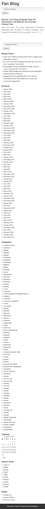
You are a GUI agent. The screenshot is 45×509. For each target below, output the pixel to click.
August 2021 (7, 181)
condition (6, 296)
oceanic (6, 357)
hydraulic (6, 335)
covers (5, 303)
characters (7, 291)
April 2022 (6, 169)
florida (5, 325)
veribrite (6, 415)
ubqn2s (5, 482)
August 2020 (7, 203)
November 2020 (8, 201)
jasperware (7, 345)
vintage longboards (9, 417)
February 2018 (8, 232)
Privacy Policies (8, 497)
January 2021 (8, 196)
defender (6, 311)
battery (5, 267)
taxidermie (7, 403)
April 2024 (6, 140)
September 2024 (9, 133)
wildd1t (5, 467)
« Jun (3, 458)
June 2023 (7, 152)
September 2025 (9, 113)
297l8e (5, 487)
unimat (5, 408)
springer (6, 388)
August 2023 (7, 150)
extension (6, 320)
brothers (6, 284)
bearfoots (6, 269)
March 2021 (7, 191)
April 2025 (6, 121)
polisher (6, 362)
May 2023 (6, 155)
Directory (10, 506)
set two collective (9, 371)
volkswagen (7, 420)
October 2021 (8, 179)
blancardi (6, 277)
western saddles (9, 425)
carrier (5, 289)
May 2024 (6, 138)
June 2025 (7, 116)
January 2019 (8, 225)
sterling (5, 398)
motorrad (6, 354)
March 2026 (7, 99)
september (7, 369)
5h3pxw (6, 479)
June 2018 (7, 230)
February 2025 (8, 123)
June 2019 (7, 215)
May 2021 (6, 186)
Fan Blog (10, 3)
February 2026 (8, 101)
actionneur (7, 248)
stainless (6, 393)
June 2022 (7, 164)
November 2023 (8, 145)
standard (6, 395)
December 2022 (8, 159)
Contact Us (7, 495)
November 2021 (8, 176)
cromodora (7, 306)
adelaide (6, 252)
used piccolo (7, 410)
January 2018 (8, 235)
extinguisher (7, 323)
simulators (7, 374)
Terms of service (9, 500)
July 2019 (6, 213)
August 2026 (7, 89)
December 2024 (8, 128)
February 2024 (8, 143)
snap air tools (8, 381)
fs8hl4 (5, 472)
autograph (6, 260)
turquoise (6, 405)
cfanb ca (6, 465)
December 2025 (8, 106)
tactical (5, 400)
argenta (6, 255)
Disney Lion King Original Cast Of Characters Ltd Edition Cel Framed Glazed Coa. (19, 22)
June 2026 (7, 92)
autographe (7, 262)
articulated (6, 257)
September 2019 (9, 208)
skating (5, 376)
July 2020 (6, 206)
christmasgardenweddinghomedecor (15, 294)
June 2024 (7, 135)
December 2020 (8, 198)
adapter (6, 250)
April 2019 (6, 218)
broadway (6, 282)
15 (13, 447)
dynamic (6, 318)
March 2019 (7, 220)
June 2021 (7, 184)
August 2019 (7, 210)
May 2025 (6, 118)
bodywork (6, 279)
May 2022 (6, 167)
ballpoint (6, 265)
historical (6, 332)
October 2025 (8, 111)
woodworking (7, 429)
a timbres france (9, 245)
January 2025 (8, 126)
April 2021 (6, 189)
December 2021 (8, 174)
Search (5, 13)
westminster (7, 427)
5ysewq (6, 484)
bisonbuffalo (7, 274)
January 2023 (8, 157)
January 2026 (8, 104)
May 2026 (6, 94)
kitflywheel (7, 347)
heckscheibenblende (10, 330)
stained (5, 391)
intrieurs (6, 342)
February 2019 (8, 222)
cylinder (6, 308)
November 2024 (8, 130)
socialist (6, 383)
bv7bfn (5, 477)
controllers (7, 299)
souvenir (6, 386)
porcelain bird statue (10, 364)
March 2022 (7, 172)
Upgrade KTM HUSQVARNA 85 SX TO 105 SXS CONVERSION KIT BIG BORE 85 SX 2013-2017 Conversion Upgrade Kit (20, 78)
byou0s (5, 470)
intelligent (6, 337)
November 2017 (8, 237)
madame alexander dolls (11, 352)
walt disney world (9, 422)
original (5, 359)
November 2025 (8, 109)
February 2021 (8, 193)
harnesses (7, 328)
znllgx (5, 474)
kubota (5, 349)
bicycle (5, 272)
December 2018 (8, 227)
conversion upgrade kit (11, 301)
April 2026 (6, 96)
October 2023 (8, 147)
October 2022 (8, 162)
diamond (6, 313)
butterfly (6, 286)
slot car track (7, 378)
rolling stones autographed (12, 366)
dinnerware (7, 315)
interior (5, 340)
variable (6, 412)
